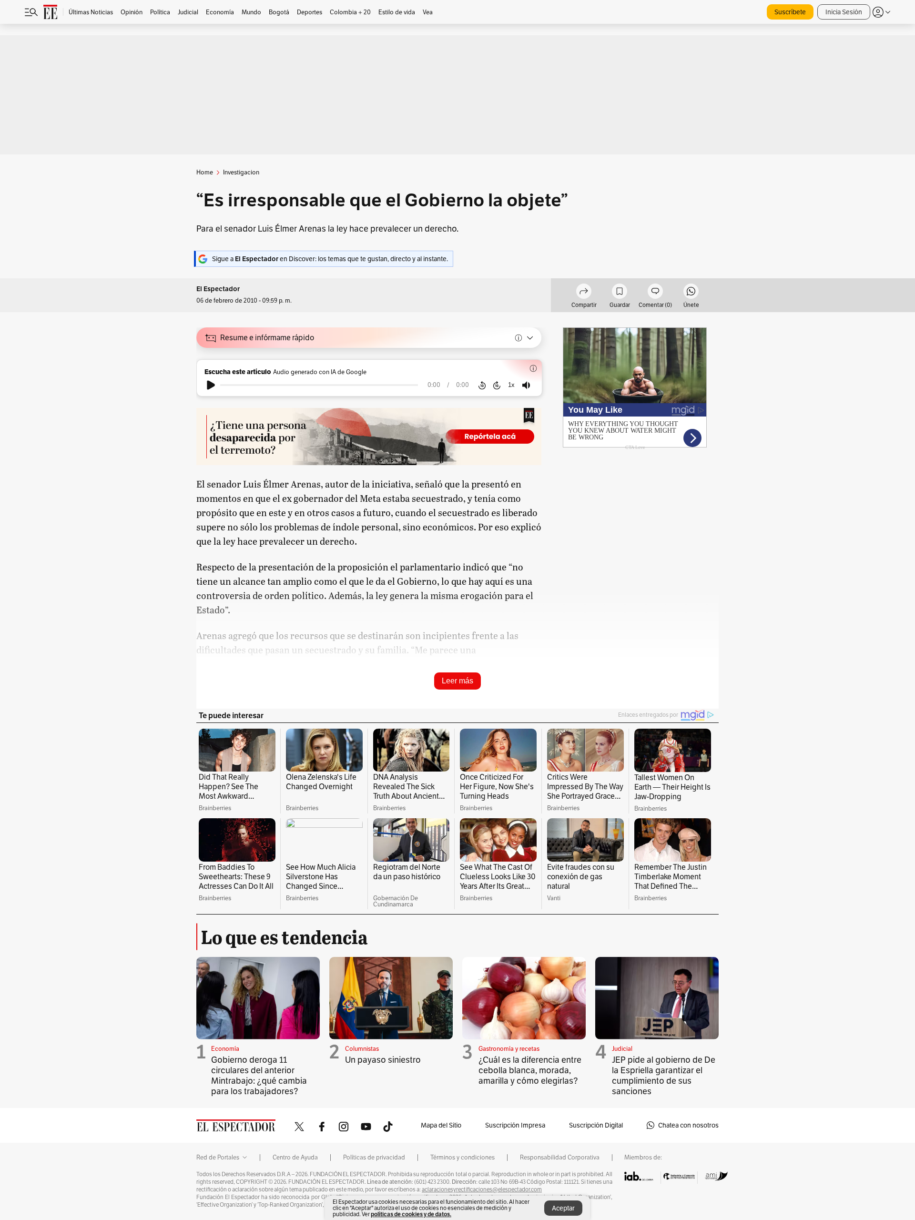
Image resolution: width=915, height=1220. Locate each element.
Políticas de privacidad (374, 1157)
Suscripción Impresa (515, 1125)
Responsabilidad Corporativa (560, 1157)
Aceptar (563, 1208)
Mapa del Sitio (441, 1125)
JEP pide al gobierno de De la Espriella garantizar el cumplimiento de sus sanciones (663, 1075)
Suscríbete (790, 12)
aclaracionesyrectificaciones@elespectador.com (482, 1189)
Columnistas (362, 1049)
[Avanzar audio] (496, 385)
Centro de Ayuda (295, 1157)
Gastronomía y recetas (508, 1049)
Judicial (622, 1049)
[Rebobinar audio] (482, 385)
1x (511, 384)
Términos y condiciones (462, 1157)
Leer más (457, 681)
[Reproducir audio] (210, 385)
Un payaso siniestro (383, 1059)
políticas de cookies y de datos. (411, 1214)
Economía (225, 1049)
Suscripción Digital (596, 1125)
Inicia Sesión (843, 12)
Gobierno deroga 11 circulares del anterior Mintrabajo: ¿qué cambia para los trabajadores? (259, 1075)
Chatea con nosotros (688, 1125)
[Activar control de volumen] (526, 385)
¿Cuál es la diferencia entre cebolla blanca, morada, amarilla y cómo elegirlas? (529, 1070)
